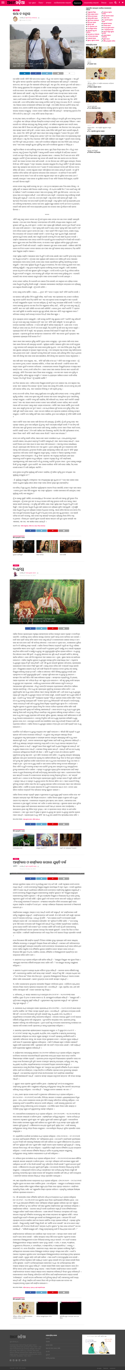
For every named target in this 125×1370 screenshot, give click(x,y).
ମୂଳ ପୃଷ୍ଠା (32, 3)
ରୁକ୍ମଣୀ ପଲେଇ (107, 23)
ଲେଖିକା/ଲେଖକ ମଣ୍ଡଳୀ (62, 3)
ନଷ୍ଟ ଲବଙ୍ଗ (40, 554)
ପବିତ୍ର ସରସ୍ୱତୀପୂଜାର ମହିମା (44, 1316)
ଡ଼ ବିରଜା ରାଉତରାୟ (93, 36)
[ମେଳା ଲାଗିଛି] (70, 552)
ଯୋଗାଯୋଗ (112, 1368)
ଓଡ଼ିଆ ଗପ (31, 525)
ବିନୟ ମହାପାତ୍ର (41, 525)
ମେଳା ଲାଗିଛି (63, 554)
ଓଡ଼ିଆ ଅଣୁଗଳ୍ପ (24, 525)
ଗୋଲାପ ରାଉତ (107, 25)
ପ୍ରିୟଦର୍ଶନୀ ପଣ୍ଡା (93, 18)
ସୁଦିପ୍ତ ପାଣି (91, 24)
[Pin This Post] (52, 530)
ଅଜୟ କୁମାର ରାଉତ (30, 573)
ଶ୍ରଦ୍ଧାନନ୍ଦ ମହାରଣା (93, 34)
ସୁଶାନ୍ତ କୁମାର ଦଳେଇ (93, 40)
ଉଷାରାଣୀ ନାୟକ (92, 38)
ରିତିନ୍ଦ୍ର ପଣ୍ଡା (92, 22)
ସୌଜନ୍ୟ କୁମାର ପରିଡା (109, 41)
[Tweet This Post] (47, 73)
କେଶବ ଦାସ (106, 18)
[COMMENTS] (69, 73)
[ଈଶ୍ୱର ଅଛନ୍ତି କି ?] (47, 846)
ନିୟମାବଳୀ (77, 3)
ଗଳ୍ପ (35, 525)
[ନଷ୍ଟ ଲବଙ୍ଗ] (47, 552)
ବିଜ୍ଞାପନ (103, 3)
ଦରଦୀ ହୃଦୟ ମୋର (17, 848)
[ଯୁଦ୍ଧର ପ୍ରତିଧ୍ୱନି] (23, 552)
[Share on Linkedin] (24, 73)
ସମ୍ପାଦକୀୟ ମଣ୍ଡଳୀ (91, 3)
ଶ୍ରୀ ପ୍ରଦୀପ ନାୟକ (108, 15)
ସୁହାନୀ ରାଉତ (106, 39)
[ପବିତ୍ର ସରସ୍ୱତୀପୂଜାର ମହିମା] (47, 1302)
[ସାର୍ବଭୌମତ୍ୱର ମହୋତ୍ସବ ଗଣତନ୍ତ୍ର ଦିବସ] (70, 1302)
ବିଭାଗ (41, 3)
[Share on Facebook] (35, 73)
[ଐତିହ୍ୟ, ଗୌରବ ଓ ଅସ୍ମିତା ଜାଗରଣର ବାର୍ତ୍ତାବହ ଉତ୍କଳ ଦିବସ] (23, 1314)
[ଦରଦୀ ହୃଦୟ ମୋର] (23, 846)
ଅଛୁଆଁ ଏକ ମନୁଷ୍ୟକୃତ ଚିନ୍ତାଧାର (68, 848)
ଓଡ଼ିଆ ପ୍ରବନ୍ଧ (36, 819)
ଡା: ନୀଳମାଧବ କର (92, 26)
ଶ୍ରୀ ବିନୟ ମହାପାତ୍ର (31, 17)
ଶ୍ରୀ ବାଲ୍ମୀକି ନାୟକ (31, 866)
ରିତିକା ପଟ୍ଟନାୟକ (92, 16)
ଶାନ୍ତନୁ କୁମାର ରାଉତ (108, 27)
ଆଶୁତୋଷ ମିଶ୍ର (92, 12)
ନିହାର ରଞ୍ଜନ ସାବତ (93, 14)
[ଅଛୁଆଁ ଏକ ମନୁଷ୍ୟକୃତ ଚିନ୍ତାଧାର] (70, 846)
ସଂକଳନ (48, 3)
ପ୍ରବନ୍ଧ (33, 1287)
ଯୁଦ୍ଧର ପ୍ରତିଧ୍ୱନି (18, 554)
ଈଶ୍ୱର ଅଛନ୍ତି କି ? (41, 848)
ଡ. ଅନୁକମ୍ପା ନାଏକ (108, 29)
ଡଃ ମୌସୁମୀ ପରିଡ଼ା (92, 28)
